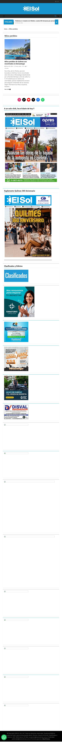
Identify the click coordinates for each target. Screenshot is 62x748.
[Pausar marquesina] (56, 22)
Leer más (7, 89)
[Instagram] (19, 100)
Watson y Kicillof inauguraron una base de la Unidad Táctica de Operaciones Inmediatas (27, 1)
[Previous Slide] (55, 1)
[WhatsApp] (42, 100)
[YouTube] (28, 100)
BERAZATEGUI (9, 55)
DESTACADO (16, 55)
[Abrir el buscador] (55, 16)
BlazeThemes (46, 739)
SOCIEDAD (23, 55)
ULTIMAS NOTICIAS (10, 58)
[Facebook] (38, 100)
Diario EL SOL (9, 66)
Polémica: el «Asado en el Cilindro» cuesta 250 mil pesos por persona (26, 21)
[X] (33, 100)
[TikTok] (24, 100)
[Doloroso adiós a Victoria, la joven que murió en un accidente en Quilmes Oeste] (51, 21)
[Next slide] (58, 1)
